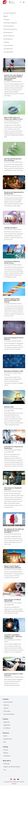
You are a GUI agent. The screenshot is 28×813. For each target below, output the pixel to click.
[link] (4, 2)
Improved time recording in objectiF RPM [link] (12, 600)
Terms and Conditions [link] (9, 714)
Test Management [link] (8, 39)
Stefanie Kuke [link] (9, 677)
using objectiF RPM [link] (8, 52)
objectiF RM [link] (6, 722)
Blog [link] (5, 742)
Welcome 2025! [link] (9, 407)
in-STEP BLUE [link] (7, 728)
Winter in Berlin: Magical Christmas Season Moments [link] (12, 566)
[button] (23, 2)
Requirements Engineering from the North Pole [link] (14, 193)
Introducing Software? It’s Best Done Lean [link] (13, 674)
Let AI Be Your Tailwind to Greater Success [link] (12, 262)
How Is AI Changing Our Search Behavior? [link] (13, 338)
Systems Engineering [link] (9, 35)
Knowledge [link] (6, 19)
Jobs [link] (5, 769)
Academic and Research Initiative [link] (12, 766)
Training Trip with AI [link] (10, 227)
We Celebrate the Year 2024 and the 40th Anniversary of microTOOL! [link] (14, 530)
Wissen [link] (5, 736)
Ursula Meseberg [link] (10, 121)
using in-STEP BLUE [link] (8, 45)
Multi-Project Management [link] (10, 22)
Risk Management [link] (8, 32)
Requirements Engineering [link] (10, 29)
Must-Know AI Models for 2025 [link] (13, 371)
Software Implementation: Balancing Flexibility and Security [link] (12, 300)
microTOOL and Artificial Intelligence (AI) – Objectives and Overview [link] (13, 636)
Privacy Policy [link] (7, 711)
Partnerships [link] (7, 763)
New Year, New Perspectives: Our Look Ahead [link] (13, 159)
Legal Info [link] (6, 708)
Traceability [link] (6, 42)
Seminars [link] (6, 750)
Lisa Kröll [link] (8, 81)
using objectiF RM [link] (8, 48)
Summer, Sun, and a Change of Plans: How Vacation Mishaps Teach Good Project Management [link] (13, 77)
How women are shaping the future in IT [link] (13, 488)
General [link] (5, 16)
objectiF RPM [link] (7, 725)
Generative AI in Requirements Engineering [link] (13, 447)
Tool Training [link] (7, 756)
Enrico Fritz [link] (8, 162)
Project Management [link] (9, 26)
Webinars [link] (6, 753)
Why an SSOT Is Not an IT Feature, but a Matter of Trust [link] (13, 118)
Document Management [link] (10, 13)
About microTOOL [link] (8, 702)
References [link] (6, 705)
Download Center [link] (8, 739)
